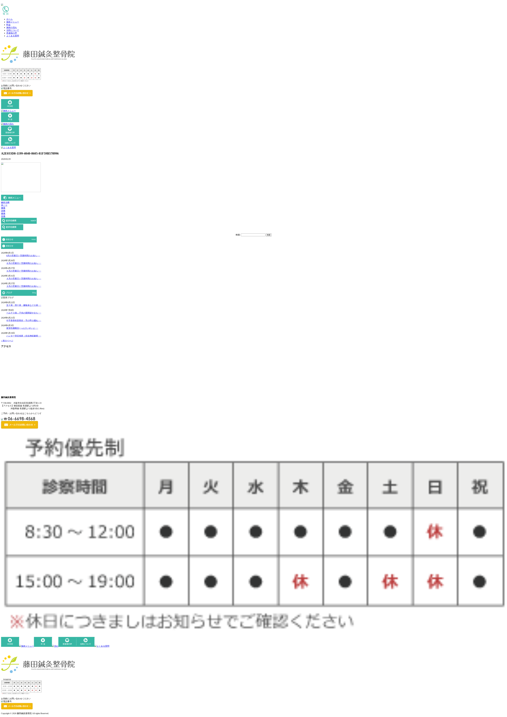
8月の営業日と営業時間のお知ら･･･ (23, 255)
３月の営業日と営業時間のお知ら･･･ (23, 286)
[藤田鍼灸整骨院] (38, 63)
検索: (238, 235)
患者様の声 (11, 33)
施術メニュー (12, 22)
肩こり (4, 205)
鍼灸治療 (5, 202)
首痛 (3, 216)
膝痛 (3, 213)
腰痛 (3, 208)
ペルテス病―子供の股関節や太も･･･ (23, 313)
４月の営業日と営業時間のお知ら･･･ (23, 278)
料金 (8, 25)
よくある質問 (12, 36)
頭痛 (3, 211)
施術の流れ (11, 27)
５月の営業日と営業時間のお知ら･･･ (23, 271)
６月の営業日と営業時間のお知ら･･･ (23, 263)
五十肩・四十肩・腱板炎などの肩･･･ (23, 305)
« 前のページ (7, 341)
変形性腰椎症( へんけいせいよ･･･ (22, 328)
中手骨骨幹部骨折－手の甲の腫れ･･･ (23, 320)
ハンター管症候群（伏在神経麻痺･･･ (23, 336)
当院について (12, 30)
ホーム (9, 19)
